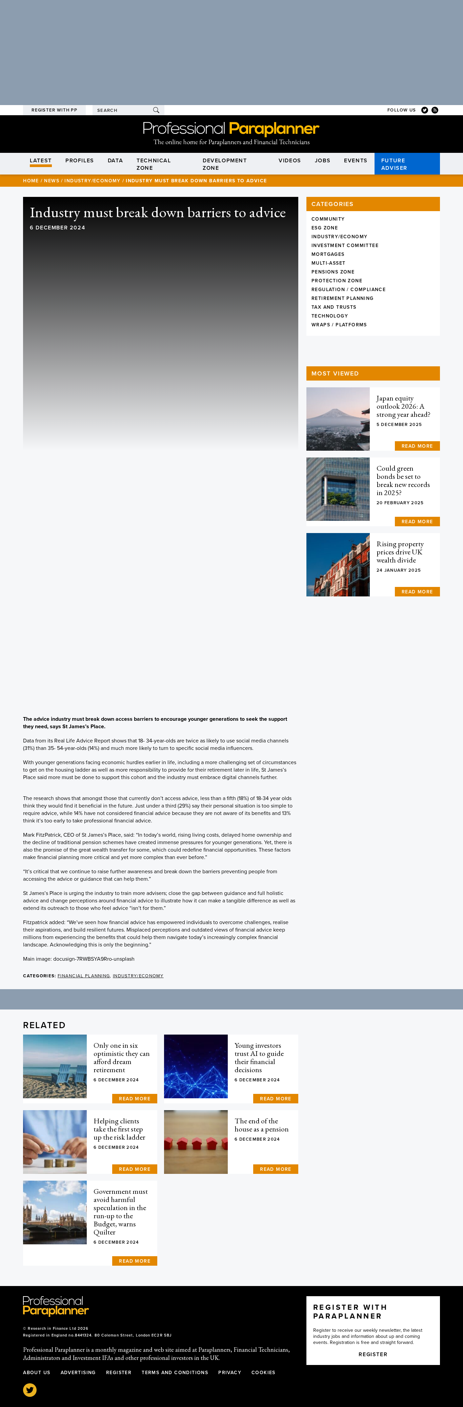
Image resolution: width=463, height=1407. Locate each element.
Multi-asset (328, 263)
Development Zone (225, 164)
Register (119, 1372)
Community (328, 219)
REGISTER (373, 1354)
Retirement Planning (342, 298)
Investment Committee (345, 245)
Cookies (263, 1372)
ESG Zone (324, 228)
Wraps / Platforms (339, 325)
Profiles (79, 160)
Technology (329, 316)
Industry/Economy (92, 181)
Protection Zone (336, 281)
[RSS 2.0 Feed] (434, 110)
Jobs (322, 160)
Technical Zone (154, 164)
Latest (41, 160)
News (51, 181)
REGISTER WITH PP (54, 110)
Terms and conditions (175, 1372)
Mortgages (328, 254)
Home (31, 181)
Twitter (30, 1390)
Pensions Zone (333, 272)
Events (356, 160)
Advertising (78, 1372)
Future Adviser (394, 164)
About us (36, 1372)
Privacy (229, 1372)
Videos (290, 160)
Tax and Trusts (334, 307)
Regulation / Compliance (348, 289)
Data (115, 160)
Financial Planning (84, 976)
